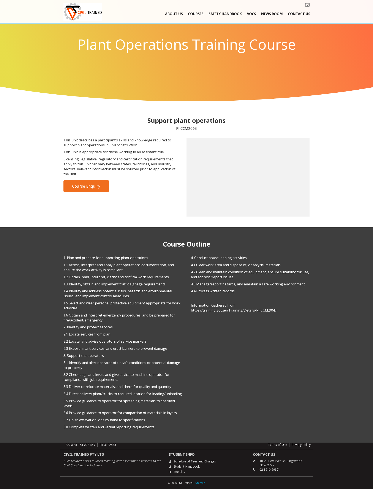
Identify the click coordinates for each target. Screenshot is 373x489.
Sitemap (200, 483)
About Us (174, 13)
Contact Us (299, 13)
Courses (195, 13)
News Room (272, 13)
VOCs (251, 13)
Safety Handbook (225, 13)
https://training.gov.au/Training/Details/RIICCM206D (234, 310)
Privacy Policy (301, 445)
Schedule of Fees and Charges (195, 461)
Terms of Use (277, 445)
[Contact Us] (306, 5)
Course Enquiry (86, 186)
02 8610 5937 (268, 469)
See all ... (179, 472)
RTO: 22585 (108, 445)
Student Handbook (187, 466)
